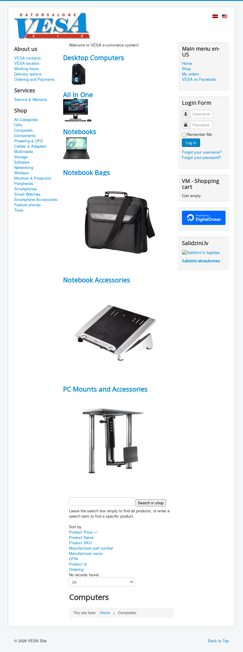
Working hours (26, 68)
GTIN (73, 558)
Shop (186, 68)
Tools (18, 210)
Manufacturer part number (91, 548)
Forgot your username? (202, 152)
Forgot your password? (201, 157)
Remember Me (199, 134)
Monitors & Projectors (33, 178)
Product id (78, 564)
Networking (23, 167)
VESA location (26, 63)
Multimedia (23, 151)
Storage (21, 157)
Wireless (21, 173)
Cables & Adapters (30, 146)
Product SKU (80, 542)
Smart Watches (27, 194)
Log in (191, 142)
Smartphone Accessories (35, 199)
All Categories (26, 119)
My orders (190, 74)
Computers (23, 130)
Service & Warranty (30, 99)
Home (187, 63)
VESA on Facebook (199, 79)
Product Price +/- (83, 532)
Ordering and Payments (34, 79)
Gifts (18, 125)
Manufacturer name (85, 553)
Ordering (76, 569)
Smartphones (25, 188)
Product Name (81, 537)
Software (21, 162)
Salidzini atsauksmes (201, 260)
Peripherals (23, 183)
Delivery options (28, 74)
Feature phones (27, 204)
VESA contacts (27, 58)
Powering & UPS (28, 141)
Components (25, 135)
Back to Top (218, 640)
